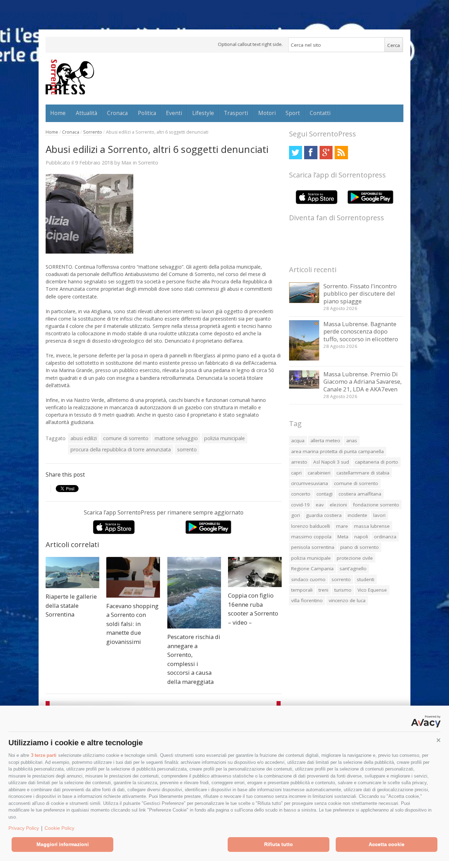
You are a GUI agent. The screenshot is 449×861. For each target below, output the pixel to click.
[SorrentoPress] (70, 76)
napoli (361, 536)
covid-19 (300, 505)
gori (295, 515)
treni (323, 590)
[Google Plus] (326, 152)
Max (126, 162)
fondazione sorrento (376, 505)
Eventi (174, 113)
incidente (357, 515)
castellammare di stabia (362, 473)
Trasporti (236, 113)
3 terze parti (43, 755)
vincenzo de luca (347, 600)
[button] (438, 740)
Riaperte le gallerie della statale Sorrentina (71, 605)
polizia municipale (224, 438)
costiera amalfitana (360, 494)
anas (351, 440)
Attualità (86, 113)
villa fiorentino (307, 600)
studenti (365, 579)
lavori (379, 515)
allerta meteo (325, 440)
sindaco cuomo (308, 579)
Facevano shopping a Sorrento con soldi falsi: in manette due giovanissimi (132, 624)
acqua (297, 440)
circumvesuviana (309, 483)
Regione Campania (312, 568)
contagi (324, 494)
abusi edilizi (84, 438)
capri (296, 473)
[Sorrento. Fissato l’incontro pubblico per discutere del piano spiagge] (304, 301)
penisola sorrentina (312, 547)
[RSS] (341, 152)
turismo (342, 590)
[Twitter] (295, 152)
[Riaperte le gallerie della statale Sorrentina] (72, 572)
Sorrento (92, 132)
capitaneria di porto (376, 462)
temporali (302, 590)
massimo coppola (311, 536)
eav (320, 505)
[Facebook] (310, 152)
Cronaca (117, 113)
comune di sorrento (125, 438)
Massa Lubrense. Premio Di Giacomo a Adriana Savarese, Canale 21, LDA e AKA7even (362, 381)
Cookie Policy (59, 828)
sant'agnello (353, 568)
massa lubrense (372, 526)
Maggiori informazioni (62, 844)
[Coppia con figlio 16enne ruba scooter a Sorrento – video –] (255, 572)
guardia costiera (324, 515)
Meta (342, 536)
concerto (300, 494)
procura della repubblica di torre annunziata (121, 449)
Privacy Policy (23, 828)
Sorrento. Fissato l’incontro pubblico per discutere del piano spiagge (360, 293)
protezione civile (355, 558)
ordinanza (385, 536)
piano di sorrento (359, 547)
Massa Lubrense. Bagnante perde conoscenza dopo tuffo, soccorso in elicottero (360, 331)
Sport (293, 113)
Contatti (320, 113)
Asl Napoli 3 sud (331, 462)
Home (58, 113)
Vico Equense (372, 590)
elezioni (338, 505)
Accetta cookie (386, 844)
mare (342, 526)
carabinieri (319, 473)
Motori (267, 113)
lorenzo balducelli (310, 526)
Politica (147, 113)
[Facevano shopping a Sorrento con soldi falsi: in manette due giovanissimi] (133, 577)
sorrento (187, 449)
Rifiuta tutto (278, 844)
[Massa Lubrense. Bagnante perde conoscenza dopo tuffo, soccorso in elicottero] (304, 358)
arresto (299, 462)
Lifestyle (203, 113)
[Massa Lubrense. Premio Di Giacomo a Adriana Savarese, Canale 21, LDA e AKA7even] (304, 386)
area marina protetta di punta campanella (337, 451)
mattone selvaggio (176, 438)
